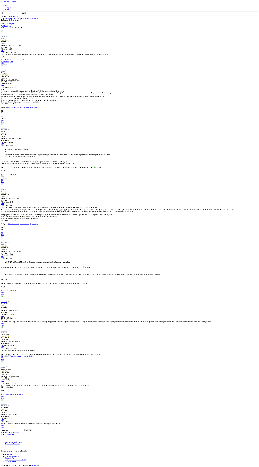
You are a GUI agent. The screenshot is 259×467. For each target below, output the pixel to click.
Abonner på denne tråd (12, 444)
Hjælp (7, 9)
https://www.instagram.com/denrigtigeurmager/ (23, 107)
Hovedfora (19, 18)
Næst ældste (7, 432)
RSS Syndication (10, 462)
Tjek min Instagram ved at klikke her (21, 356)
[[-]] (2, 116)
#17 (2, 347)
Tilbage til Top (9, 458)
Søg (6, 5)
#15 (2, 257)
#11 (2, 51)
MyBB (33, 465)
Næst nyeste (16, 432)
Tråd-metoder (6, 26)
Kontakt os (8, 454)
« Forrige (10, 24)
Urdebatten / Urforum (8, 18)
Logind (10, 16)
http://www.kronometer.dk (15, 60)
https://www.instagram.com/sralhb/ (12, 394)
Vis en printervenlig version (13, 442)
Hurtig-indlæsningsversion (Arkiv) (16, 460)
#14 (2, 204)
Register (15, 16)
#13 (2, 144)
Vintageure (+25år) (30, 18)
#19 (2, 420)
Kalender (8, 7)
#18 (2, 381)
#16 (2, 316)
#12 (2, 85)
